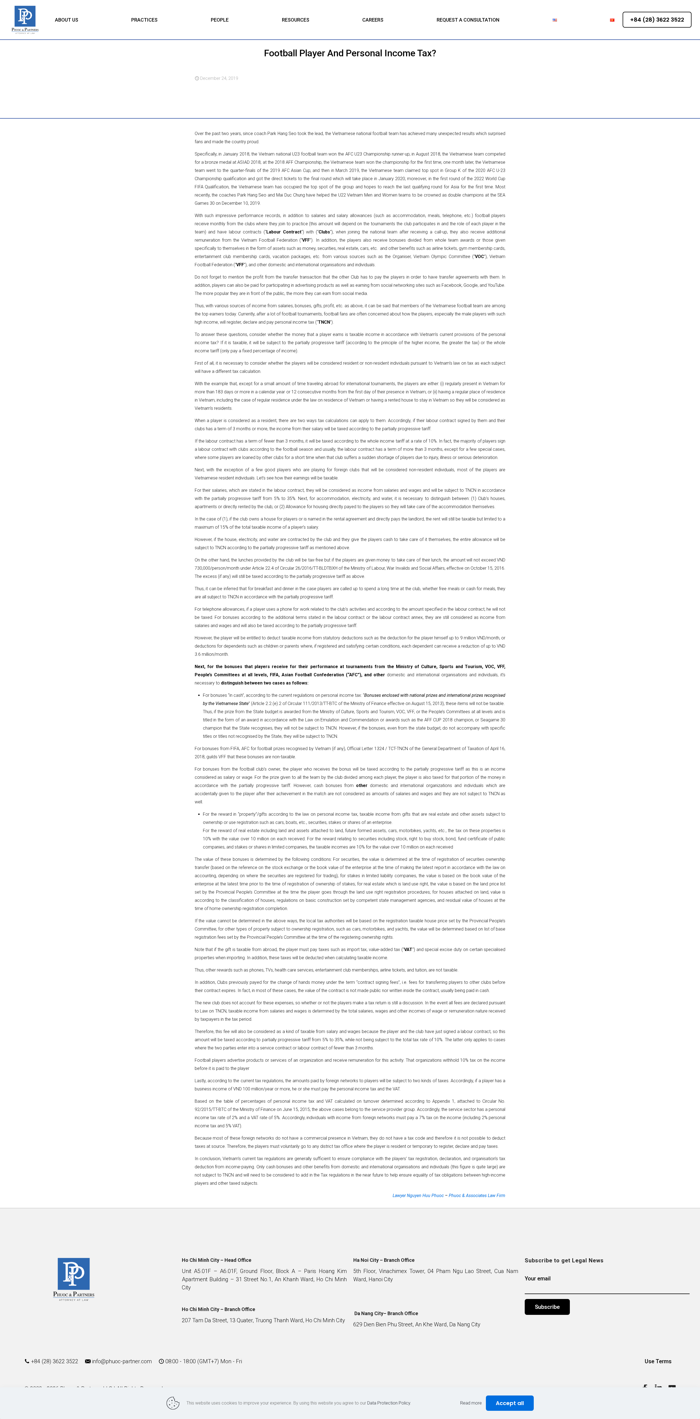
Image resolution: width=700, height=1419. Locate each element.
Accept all (510, 1403)
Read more (471, 1403)
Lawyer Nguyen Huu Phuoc (418, 1195)
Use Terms (658, 1361)
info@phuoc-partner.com (122, 1361)
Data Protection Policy (388, 1403)
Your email (538, 1278)
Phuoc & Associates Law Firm (477, 1195)
